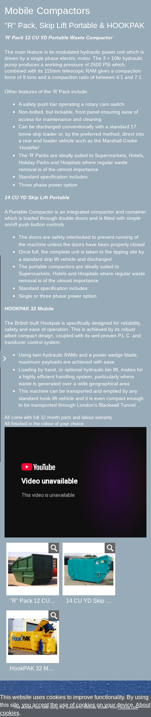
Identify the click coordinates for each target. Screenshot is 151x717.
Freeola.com (128, 707)
